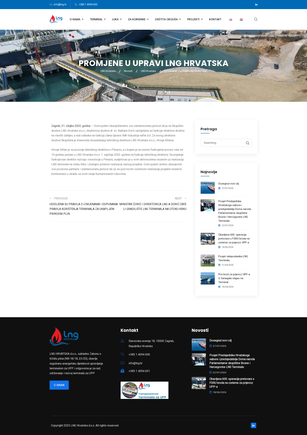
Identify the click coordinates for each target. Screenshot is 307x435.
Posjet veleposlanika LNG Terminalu (233, 258)
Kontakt (215, 19)
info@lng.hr (60, 4)
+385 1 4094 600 (88, 4)
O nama (59, 385)
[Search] (246, 143)
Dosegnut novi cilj (228, 183)
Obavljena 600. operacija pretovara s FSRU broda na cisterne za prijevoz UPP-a (234, 238)
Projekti (193, 19)
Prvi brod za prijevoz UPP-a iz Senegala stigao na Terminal (234, 278)
